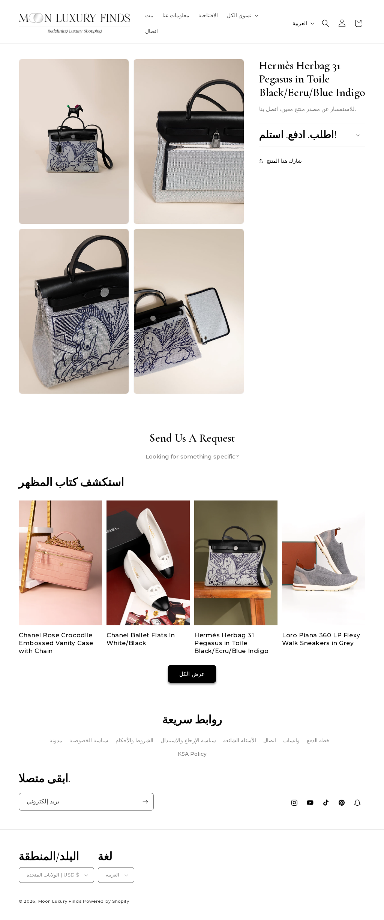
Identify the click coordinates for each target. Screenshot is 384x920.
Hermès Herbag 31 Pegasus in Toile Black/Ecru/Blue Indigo (231, 643)
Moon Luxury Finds (60, 901)
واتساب (291, 740)
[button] (241, 15)
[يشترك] (145, 802)
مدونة (56, 740)
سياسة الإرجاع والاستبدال (188, 740)
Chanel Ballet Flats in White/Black (140, 639)
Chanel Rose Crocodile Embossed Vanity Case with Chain (56, 643)
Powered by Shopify (106, 901)
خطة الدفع (318, 740)
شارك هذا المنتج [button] (284, 160)
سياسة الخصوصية (88, 740)
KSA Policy (192, 754)
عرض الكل (192, 673)
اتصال (269, 740)
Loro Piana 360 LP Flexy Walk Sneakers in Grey (321, 639)
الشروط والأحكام (134, 740)
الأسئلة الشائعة (239, 740)
